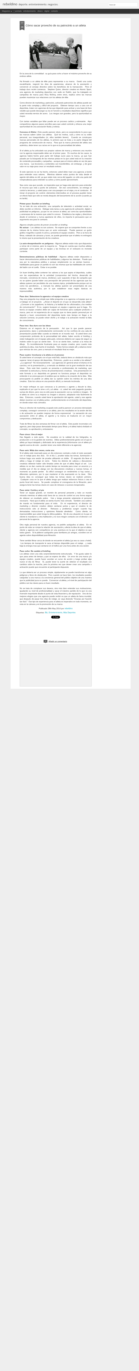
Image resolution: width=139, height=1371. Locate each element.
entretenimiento (29, 11)
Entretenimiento (55, 612)
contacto (54, 11)
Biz (46, 612)
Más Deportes (69, 612)
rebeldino (69, 608)
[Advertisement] (106, 63)
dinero (40, 11)
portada (18, 11)
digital (46, 11)
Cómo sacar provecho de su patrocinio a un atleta (56, 25)
